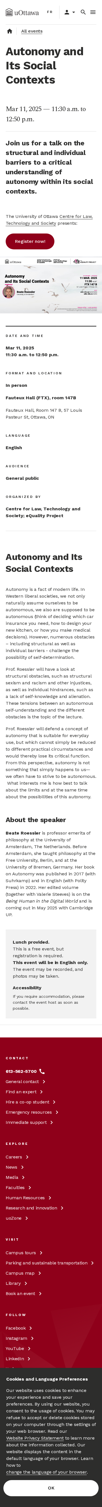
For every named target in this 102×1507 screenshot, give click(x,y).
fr (50, 12)
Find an (21, 1091)
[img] (22, 12)
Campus (21, 1252)
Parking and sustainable (46, 1263)
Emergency (29, 1112)
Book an (20, 1293)
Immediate (26, 1122)
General (22, 1081)
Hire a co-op (27, 1102)
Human (25, 1197)
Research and (31, 1208)
